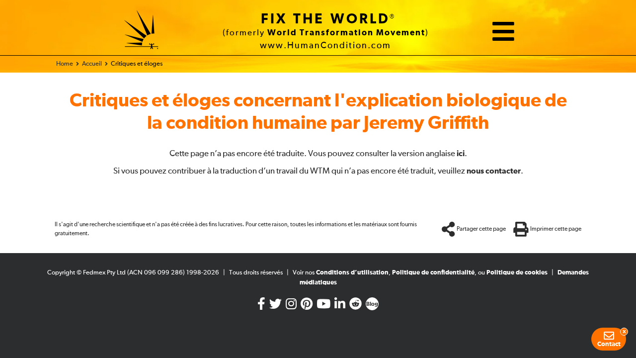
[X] (275, 306)
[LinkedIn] (339, 306)
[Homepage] (141, 31)
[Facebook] (261, 306)
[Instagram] (291, 306)
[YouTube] (323, 306)
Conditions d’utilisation (352, 272)
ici (461, 154)
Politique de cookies (517, 272)
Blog (372, 304)
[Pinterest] (307, 306)
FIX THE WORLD (325, 19)
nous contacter (494, 171)
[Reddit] (355, 306)
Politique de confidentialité (433, 272)
